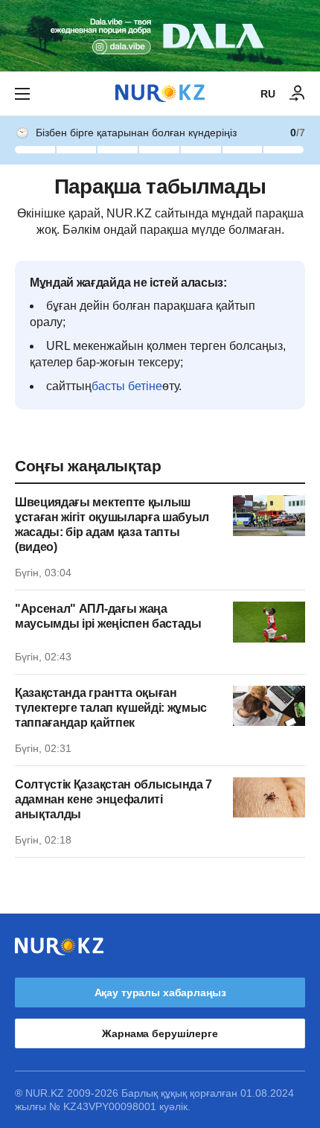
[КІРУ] (298, 94)
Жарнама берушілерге (159, 1033)
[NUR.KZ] (160, 93)
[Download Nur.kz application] (160, 35)
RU (267, 94)
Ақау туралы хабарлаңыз (160, 992)
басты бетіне (127, 386)
